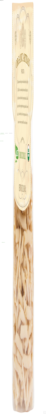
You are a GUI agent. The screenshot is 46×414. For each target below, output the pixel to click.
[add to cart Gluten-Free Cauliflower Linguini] (1, 170)
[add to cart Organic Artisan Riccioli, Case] (1, 219)
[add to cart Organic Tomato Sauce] (1, 200)
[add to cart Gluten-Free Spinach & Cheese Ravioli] (1, 184)
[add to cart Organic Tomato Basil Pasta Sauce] (1, 154)
